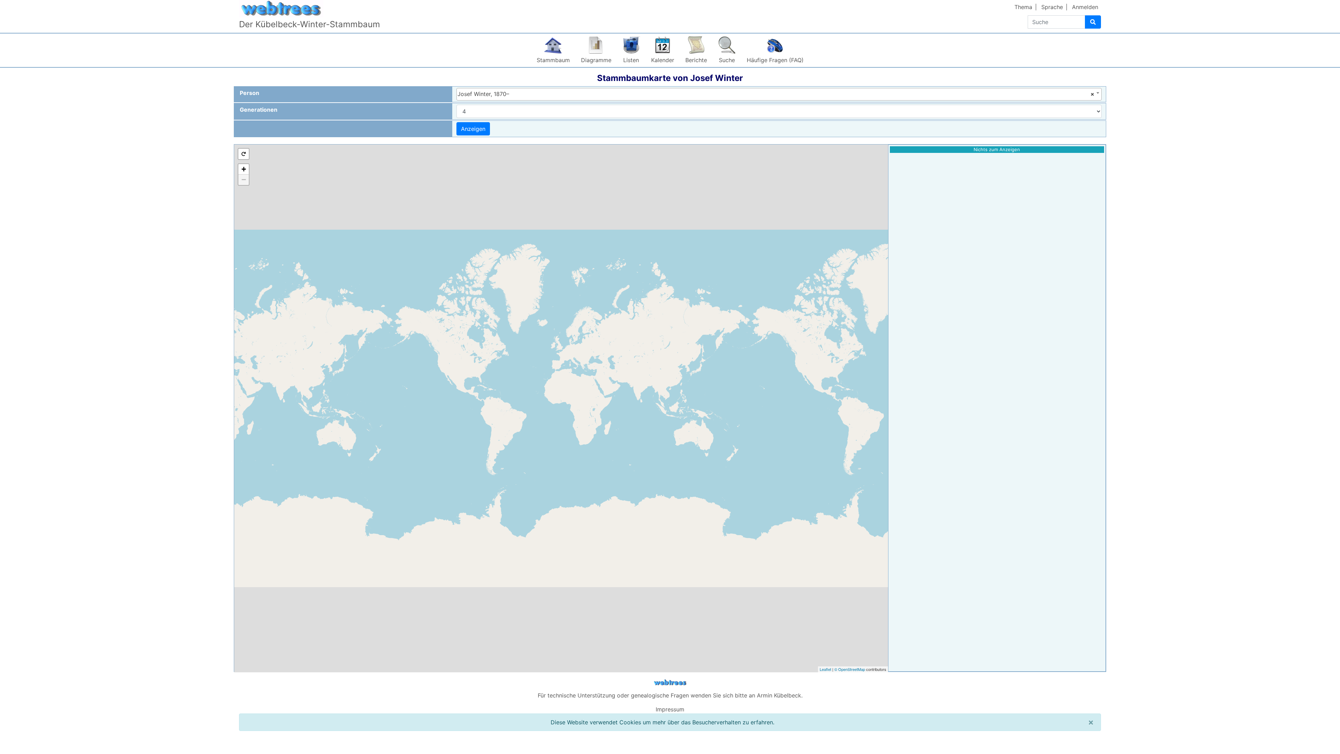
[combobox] (779, 94)
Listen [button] (631, 60)
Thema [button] (1023, 6)
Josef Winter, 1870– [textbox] (775, 93)
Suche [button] (727, 60)
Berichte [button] (696, 60)
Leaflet (825, 669)
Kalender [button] (662, 60)
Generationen (258, 109)
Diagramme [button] (596, 60)
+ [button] (243, 169)
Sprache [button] (1052, 6)
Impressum (670, 709)
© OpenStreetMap (849, 669)
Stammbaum (553, 60)
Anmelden (1085, 6)
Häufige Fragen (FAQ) (775, 60)
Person (249, 92)
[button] (243, 154)
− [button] (243, 179)
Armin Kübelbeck (779, 695)
